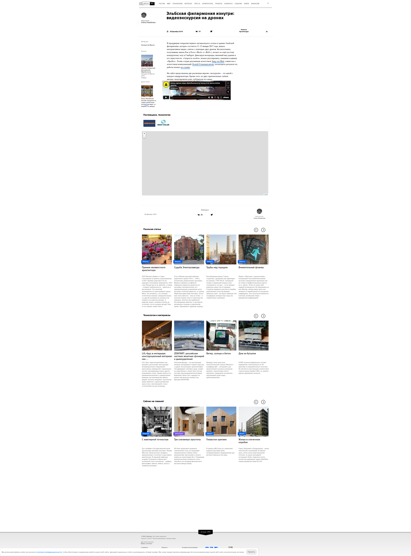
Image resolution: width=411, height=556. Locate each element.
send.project (179, 433)
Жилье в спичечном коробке (249, 441)
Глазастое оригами (216, 439)
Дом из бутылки (247, 353)
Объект (209, 433)
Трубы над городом (217, 267)
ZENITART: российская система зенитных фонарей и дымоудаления (189, 356)
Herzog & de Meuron (148, 45)
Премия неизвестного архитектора (153, 269)
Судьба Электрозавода (186, 267)
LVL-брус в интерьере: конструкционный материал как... (157, 356)
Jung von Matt (218, 61)
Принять (251, 552)
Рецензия (146, 433)
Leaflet (266, 194)
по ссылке (185, 67)
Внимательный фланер (251, 267)
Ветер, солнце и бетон (218, 353)
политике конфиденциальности (49, 552)
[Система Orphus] (146, 540)
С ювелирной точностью (155, 439)
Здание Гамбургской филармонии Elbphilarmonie (148, 70)
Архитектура (244, 31)
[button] (255, 230)
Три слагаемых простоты (187, 439)
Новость (244, 30)
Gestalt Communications (203, 64)
